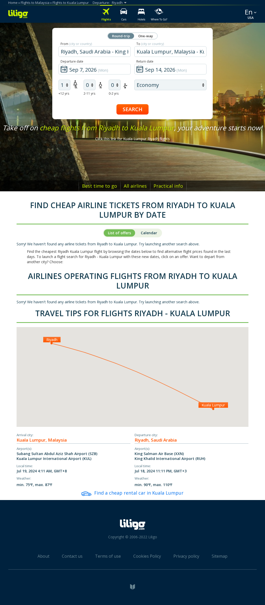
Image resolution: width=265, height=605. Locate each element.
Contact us (72, 556)
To (150, 44)
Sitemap (219, 556)
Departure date (72, 61)
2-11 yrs (89, 93)
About (43, 556)
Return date (144, 61)
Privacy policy (186, 556)
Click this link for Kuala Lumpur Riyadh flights (132, 138)
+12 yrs (63, 93)
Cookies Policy (147, 556)
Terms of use (108, 556)
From (76, 44)
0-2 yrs (114, 93)
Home (13, 2)
